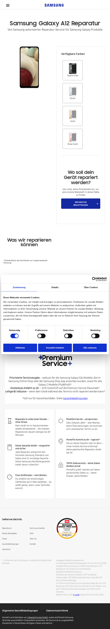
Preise (4, 538)
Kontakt (33, 544)
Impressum (6, 549)
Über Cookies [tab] (91, 287)
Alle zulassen (90, 347)
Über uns (33, 538)
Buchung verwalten (37, 528)
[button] (7, 5)
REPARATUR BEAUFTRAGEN (80, 203)
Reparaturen (7, 528)
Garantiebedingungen (75, 398)
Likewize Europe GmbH (38, 617)
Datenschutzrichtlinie (57, 610)
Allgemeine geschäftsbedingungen (20, 610)
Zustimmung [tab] (19, 287)
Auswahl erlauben (55, 347)
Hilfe (31, 533)
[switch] (41, 336)
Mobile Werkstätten (9, 533)
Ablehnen (20, 347)
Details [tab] (55, 287)
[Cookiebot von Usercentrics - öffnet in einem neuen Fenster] (94, 279)
